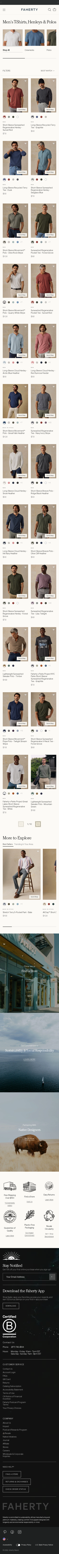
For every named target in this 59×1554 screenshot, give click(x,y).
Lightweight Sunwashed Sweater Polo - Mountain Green (41, 804)
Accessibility (7, 1545)
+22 (49, 422)
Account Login (9, 1372)
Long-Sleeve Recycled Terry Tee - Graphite (43, 126)
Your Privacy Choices (12, 1408)
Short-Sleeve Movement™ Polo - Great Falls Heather (14, 432)
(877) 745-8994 (17, 1347)
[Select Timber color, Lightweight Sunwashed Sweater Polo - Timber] (4, 665)
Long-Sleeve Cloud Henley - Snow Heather (15, 492)
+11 (21, 904)
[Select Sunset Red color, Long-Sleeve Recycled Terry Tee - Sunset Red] (41, 117)
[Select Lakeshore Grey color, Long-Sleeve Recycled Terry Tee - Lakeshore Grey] (45, 117)
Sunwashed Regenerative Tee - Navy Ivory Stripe (42, 432)
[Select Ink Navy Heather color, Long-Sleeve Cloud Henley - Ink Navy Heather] (17, 362)
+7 (21, 242)
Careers (6, 1450)
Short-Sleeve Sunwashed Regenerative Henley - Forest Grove (15, 613)
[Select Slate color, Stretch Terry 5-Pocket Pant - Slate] (4, 904)
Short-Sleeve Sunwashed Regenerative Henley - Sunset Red (13, 127)
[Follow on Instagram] (20, 1532)
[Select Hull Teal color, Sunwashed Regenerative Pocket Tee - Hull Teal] (41, 242)
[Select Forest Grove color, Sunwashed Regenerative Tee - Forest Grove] (45, 603)
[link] (13, 41)
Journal (6, 1440)
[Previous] (1, 2)
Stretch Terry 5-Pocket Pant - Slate (17, 912)
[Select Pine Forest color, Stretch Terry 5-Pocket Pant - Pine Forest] (8, 904)
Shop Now (29, 1139)
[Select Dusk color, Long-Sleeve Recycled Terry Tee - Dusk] (37, 117)
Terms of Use (8, 1393)
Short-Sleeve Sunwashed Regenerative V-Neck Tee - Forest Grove (42, 741)
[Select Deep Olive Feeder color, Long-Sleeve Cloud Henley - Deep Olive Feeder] (45, 362)
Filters (6, 70)
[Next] (58, 2)
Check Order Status (16, 1489)
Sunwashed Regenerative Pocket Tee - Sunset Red (42, 311)
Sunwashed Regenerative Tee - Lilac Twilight (42, 612)
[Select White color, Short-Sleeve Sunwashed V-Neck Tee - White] (41, 730)
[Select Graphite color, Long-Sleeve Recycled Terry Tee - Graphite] (32, 117)
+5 (21, 362)
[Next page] (38, 824)
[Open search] (49, 9)
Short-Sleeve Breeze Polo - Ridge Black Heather (42, 492)
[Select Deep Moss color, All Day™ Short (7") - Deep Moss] (53, 904)
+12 (21, 730)
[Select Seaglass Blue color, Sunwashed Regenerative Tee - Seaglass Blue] (37, 422)
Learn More (29, 1059)
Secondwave (49, 1236)
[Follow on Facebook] (12, 1532)
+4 (49, 482)
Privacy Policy (26, 1545)
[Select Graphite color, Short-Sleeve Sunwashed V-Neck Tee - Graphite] (45, 730)
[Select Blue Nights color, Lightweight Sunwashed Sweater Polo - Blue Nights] (13, 665)
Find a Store (12, 1474)
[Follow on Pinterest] (5, 1532)
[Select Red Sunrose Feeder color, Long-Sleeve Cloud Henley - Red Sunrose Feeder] (13, 362)
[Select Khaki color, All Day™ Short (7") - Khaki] (44, 904)
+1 (49, 730)
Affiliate (6, 1444)
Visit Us (29, 980)
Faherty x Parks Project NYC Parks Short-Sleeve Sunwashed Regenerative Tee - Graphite (43, 678)
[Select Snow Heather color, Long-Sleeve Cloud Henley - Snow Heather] (8, 362)
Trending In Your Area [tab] (23, 844)
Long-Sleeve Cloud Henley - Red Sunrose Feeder (43, 371)
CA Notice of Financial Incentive (12, 1397)
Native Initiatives (10, 1437)
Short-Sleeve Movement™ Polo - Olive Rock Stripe (14, 251)
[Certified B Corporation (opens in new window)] (29, 1326)
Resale (7, 1433)
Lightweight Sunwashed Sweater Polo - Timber (13, 675)
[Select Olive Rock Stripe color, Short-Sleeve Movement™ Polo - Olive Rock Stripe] (4, 242)
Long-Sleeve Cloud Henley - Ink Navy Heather (15, 552)
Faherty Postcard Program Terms (14, 1403)
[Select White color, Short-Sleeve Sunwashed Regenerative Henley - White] (17, 117)
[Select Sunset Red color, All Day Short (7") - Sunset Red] (48, 904)
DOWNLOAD (11, 1306)
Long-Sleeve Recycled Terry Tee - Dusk (15, 188)
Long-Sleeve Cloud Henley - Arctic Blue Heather (15, 371)
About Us (7, 1423)
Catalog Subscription (12, 1386)
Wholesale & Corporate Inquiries (13, 1455)
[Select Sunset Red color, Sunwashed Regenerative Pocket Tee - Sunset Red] (37, 242)
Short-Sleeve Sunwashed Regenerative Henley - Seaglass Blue (42, 190)
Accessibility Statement (13, 1390)
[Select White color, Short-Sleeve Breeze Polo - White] (45, 482)
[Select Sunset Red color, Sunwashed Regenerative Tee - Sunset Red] (41, 422)
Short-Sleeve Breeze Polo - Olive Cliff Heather (42, 552)
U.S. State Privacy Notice (44, 1545)
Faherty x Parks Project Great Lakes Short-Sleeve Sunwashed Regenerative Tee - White (15, 805)
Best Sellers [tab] (8, 844)
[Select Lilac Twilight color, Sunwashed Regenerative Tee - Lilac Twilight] (45, 422)
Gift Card (6, 1379)
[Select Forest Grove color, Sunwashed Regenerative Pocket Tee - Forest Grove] (32, 242)
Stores (5, 1447)
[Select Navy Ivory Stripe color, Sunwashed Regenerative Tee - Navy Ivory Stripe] (32, 422)
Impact (6, 1426)
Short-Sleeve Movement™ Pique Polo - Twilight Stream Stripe (15, 741)
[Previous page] (21, 824)
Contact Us (7, 1369)
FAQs (5, 1376)
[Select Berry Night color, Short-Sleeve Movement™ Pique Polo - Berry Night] (13, 730)
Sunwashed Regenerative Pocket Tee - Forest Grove (42, 251)
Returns (6, 1383)
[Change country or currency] (5, 1539)
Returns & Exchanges (17, 1482)
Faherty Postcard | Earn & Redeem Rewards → (29, 2)
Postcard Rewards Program (15, 1430)
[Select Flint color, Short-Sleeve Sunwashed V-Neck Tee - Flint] (37, 730)
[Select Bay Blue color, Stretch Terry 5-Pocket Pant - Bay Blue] (17, 904)
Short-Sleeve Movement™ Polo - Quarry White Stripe (14, 311)
